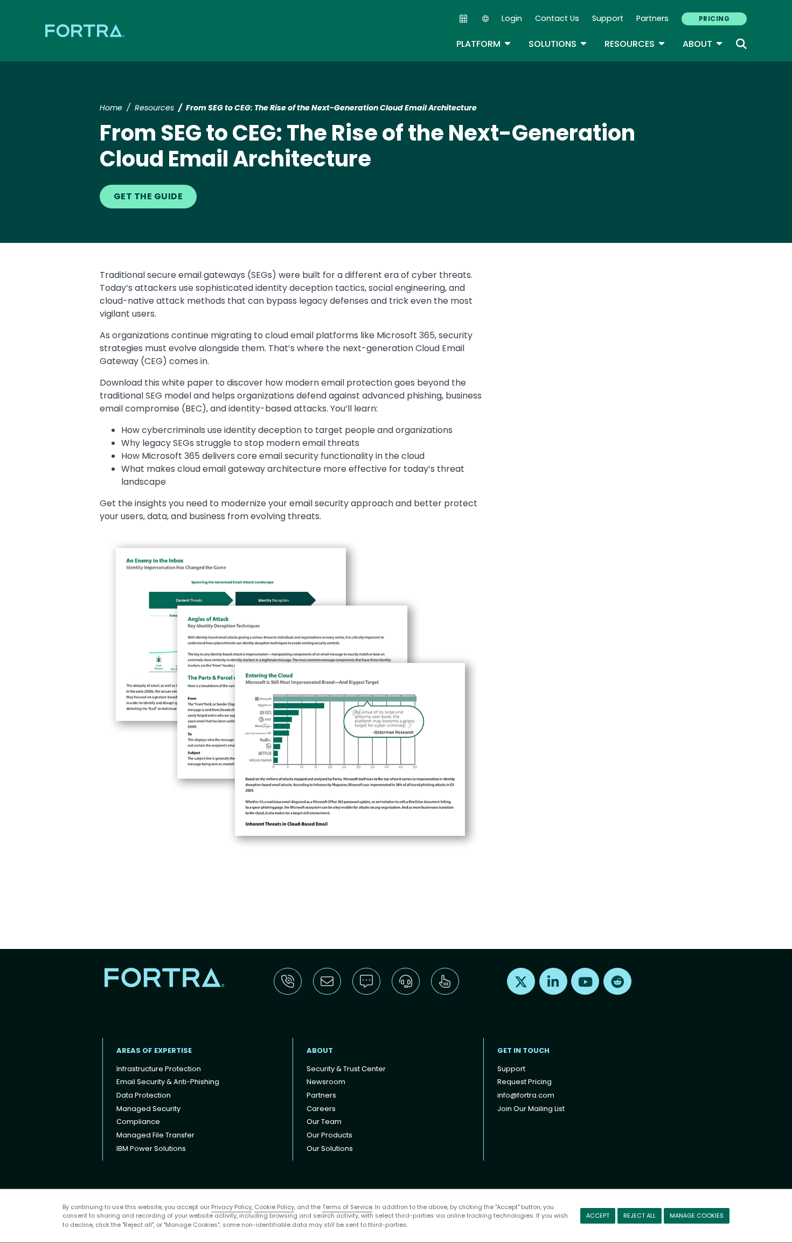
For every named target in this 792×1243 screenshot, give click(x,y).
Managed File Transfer (155, 1135)
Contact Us (557, 18)
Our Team (324, 1121)
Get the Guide (148, 196)
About (703, 44)
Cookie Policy (274, 1207)
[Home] (85, 30)
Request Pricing (524, 1082)
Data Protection (143, 1095)
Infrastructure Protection (158, 1069)
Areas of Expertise (154, 1050)
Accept (597, 1215)
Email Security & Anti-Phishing (167, 1082)
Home (111, 107)
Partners (652, 18)
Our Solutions (330, 1148)
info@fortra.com (525, 1095)
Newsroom (326, 1082)
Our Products (329, 1135)
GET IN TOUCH (523, 1050)
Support (607, 18)
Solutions (558, 44)
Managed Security (148, 1109)
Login (512, 18)
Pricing (714, 18)
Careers (321, 1109)
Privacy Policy (231, 1207)
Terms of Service (347, 1207)
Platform (483, 44)
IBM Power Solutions (151, 1148)
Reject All (639, 1215)
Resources (635, 44)
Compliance (138, 1121)
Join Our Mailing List (531, 1109)
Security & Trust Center (346, 1069)
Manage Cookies (697, 1215)
